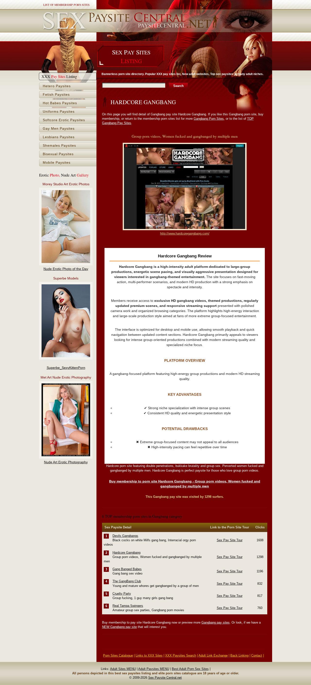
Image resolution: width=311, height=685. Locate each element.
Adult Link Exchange (213, 655)
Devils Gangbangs (125, 536)
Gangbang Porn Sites (209, 118)
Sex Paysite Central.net (165, 677)
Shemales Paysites (59, 145)
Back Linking (239, 655)
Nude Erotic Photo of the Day (65, 269)
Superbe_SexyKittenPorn (66, 368)
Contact (256, 655)
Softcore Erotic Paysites (64, 120)
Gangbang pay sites (215, 622)
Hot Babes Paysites (60, 103)
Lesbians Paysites (59, 137)
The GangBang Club (126, 581)
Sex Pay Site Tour (229, 540)
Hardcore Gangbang (126, 552)
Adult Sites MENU (123, 669)
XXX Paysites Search (180, 655)
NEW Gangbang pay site (119, 627)
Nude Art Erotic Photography (66, 462)
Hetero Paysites (57, 86)
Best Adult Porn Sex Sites (190, 669)
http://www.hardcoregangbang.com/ (184, 233)
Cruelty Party (121, 593)
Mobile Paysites (56, 162)
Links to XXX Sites (149, 655)
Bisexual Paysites (58, 154)
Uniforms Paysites (59, 111)
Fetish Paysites (56, 94)
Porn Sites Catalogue (118, 655)
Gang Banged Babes (127, 569)
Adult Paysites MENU (153, 669)
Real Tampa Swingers (127, 606)
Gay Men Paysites (59, 128)
